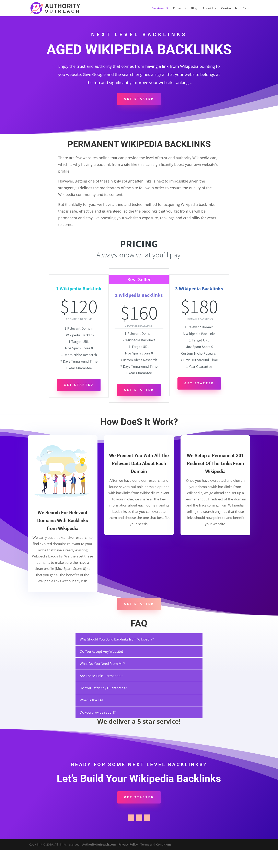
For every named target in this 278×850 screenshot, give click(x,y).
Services (158, 8)
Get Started (139, 98)
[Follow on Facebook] (131, 817)
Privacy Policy (128, 844)
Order (177, 8)
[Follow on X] (139, 817)
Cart (246, 8)
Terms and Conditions (155, 844)
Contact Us (229, 8)
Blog (194, 8)
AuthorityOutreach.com (99, 844)
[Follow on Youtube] (147, 817)
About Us (209, 8)
